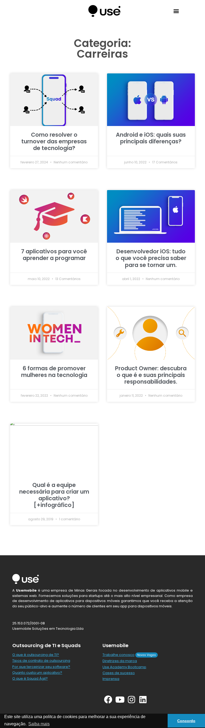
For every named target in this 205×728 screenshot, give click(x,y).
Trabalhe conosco (118, 654)
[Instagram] (131, 699)
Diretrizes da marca (119, 660)
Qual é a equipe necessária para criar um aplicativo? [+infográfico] (54, 495)
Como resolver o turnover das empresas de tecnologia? (54, 141)
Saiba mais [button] (39, 724)
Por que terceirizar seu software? (41, 666)
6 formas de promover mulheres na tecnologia (54, 371)
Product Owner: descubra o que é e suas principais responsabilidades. (151, 374)
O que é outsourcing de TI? (35, 654)
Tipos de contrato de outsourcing (41, 660)
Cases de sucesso (118, 672)
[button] (176, 10)
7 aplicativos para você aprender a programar (54, 254)
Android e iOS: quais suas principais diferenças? (151, 138)
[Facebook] (108, 699)
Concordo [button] (186, 721)
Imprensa (110, 678)
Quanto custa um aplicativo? (37, 672)
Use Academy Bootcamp (124, 667)
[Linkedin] (143, 699)
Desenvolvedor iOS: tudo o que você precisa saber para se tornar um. (151, 258)
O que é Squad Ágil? (30, 678)
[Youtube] (119, 699)
